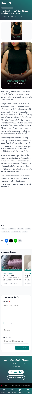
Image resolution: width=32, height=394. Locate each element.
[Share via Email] (20, 241)
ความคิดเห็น (6, 302)
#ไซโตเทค (25, 232)
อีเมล (7, 338)
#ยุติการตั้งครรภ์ (16, 232)
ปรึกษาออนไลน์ (17, 372)
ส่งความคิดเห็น (22, 348)
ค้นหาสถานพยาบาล (17, 377)
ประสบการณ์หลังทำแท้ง (7, 8)
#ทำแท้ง (4, 229)
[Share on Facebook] (6, 241)
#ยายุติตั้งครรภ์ (5, 232)
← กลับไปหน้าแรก (5, 245)
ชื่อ (4, 326)
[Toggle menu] (29, 3)
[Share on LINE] (15, 241)
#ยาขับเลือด (20, 229)
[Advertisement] (16, 205)
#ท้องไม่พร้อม (12, 229)
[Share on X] (11, 241)
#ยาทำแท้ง (28, 229)
